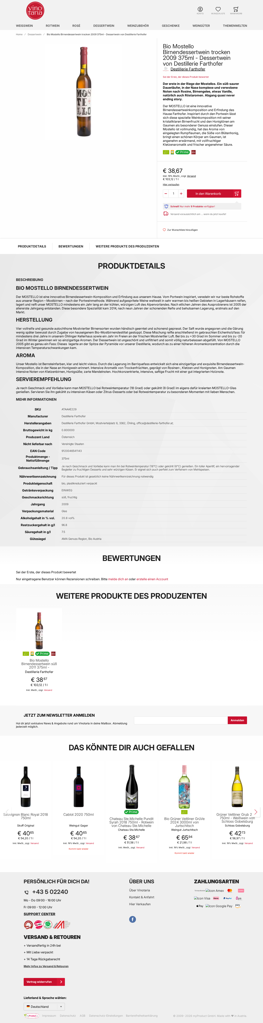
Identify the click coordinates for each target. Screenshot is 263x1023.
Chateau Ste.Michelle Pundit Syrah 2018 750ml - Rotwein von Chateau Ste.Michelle (131, 822)
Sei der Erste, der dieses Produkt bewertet (186, 76)
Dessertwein (103, 26)
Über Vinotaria (139, 890)
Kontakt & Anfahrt (141, 897)
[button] (166, 193)
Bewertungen (71, 246)
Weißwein (24, 26)
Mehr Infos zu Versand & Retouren (46, 966)
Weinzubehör (138, 26)
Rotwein (52, 26)
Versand (191, 176)
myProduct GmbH (204, 1015)
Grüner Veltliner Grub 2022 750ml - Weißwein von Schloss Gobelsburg (237, 818)
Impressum (49, 1015)
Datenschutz (68, 1015)
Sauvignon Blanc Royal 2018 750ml (25, 816)
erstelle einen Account (152, 579)
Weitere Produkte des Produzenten (127, 246)
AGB (82, 1015)
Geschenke (171, 26)
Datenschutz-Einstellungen (106, 1015)
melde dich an (118, 579)
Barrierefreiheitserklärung (142, 1015)
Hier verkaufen (171, 184)
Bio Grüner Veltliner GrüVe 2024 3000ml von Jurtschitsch (184, 822)
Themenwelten (235, 26)
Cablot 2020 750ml (78, 814)
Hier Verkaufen (140, 904)
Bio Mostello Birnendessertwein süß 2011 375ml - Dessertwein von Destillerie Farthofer (39, 667)
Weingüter (201, 26)
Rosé (76, 26)
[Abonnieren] (237, 720)
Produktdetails (32, 246)
